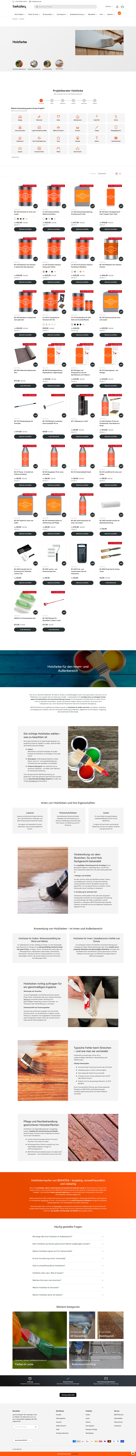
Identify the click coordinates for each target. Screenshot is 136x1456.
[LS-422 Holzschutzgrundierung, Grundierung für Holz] (82, 196)
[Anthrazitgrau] (46, 219)
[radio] (116, 173)
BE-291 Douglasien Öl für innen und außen (53, 473)
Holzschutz (44, 1200)
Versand (58, 1422)
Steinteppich (61, 14)
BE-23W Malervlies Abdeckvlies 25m (25, 371)
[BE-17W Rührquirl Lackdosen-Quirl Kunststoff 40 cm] (54, 405)
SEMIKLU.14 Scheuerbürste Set (24, 618)
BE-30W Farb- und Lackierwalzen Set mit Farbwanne (78, 571)
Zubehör (110, 14)
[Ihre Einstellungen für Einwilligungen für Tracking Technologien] (133, 1453)
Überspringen (15, 157)
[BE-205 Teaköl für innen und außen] (25, 504)
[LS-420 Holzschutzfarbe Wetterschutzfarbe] (54, 196)
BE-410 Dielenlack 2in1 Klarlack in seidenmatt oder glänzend (25, 266)
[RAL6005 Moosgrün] (75, 324)
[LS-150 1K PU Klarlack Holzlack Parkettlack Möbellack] (82, 248)
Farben (88, 1415)
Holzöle (74, 1198)
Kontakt (58, 1415)
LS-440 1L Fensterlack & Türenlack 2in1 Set (51, 319)
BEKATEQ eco (119, 1415)
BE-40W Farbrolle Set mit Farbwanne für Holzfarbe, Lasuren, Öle (23, 571)
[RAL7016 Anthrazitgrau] (80, 324)
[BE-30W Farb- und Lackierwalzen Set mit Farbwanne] (82, 553)
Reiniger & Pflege (91, 1429)
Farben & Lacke (33, 14)
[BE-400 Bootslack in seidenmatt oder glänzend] (25, 301)
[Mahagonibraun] (52, 219)
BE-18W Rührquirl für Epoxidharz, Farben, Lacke (52, 619)
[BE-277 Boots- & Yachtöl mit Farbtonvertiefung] (25, 456)
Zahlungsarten (61, 1418)
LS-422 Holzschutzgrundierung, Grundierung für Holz (82, 213)
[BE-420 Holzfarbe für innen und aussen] (25, 196)
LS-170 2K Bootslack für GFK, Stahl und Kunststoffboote (81, 319)
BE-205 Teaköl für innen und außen (23, 522)
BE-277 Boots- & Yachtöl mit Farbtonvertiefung (23, 473)
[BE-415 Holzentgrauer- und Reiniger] (111, 354)
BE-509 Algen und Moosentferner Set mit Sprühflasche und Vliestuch (80, 372)
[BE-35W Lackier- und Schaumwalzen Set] (54, 553)
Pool (101, 14)
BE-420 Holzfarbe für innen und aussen (25, 213)
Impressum (117, 1426)
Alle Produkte (19, 14)
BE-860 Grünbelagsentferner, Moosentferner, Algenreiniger (53, 371)
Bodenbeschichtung (76, 14)
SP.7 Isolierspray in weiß (79, 421)
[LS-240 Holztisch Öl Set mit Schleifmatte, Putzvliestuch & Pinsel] (111, 405)
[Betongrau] (23, 219)
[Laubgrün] (18, 219)
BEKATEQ (19, 1449)
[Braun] (21, 219)
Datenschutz (118, 1422)
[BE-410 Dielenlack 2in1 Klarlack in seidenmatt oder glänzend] (25, 248)
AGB (57, 1429)
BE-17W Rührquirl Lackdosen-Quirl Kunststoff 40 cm (53, 422)
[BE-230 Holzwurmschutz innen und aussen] (111, 301)
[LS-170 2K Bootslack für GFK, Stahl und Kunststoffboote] (82, 301)
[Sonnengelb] (80, 272)
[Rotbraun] (52, 272)
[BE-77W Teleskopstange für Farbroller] (25, 405)
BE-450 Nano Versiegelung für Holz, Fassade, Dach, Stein (110, 213)
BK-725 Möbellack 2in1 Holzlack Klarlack (110, 266)
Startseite (15, 18)
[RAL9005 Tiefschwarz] (78, 324)
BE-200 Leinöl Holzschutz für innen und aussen (81, 522)
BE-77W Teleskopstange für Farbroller (23, 422)
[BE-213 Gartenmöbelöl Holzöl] (82, 456)
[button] (122, 7)
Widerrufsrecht (61, 1426)
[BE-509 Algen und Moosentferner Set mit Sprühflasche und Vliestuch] (82, 354)
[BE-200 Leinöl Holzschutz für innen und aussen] (82, 504)
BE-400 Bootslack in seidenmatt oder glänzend (25, 319)
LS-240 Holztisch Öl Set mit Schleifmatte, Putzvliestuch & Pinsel (110, 423)
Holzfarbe (21, 18)
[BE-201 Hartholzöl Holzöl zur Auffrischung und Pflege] (54, 504)
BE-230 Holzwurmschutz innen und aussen (110, 319)
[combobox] (65, 7)
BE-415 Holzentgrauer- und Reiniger (109, 371)
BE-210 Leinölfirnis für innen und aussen (110, 473)
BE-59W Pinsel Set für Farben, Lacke (110, 570)
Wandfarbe (91, 14)
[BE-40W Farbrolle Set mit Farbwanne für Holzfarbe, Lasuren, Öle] (25, 553)
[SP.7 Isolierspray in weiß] (82, 405)
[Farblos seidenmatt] (49, 272)
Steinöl (88, 1422)
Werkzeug (27, 999)
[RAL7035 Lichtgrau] (46, 324)
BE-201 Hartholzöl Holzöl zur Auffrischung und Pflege (52, 522)
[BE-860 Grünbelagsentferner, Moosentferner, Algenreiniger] (54, 354)
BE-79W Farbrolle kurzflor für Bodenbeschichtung (110, 522)
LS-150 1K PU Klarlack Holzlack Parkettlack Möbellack (82, 266)
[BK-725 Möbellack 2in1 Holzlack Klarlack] (111, 248)
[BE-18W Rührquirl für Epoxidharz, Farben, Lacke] (54, 602)
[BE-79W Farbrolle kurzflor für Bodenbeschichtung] (111, 504)
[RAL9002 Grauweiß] (49, 324)
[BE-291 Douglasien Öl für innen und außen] (54, 456)
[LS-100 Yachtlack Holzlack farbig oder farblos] (54, 248)
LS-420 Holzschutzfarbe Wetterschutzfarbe (51, 213)
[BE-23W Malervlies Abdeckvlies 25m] (25, 354)
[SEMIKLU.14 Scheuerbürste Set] (25, 602)
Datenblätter (58, 1206)
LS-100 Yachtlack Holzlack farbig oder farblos (52, 266)
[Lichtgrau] (49, 219)
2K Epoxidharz (47, 14)
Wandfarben (90, 1433)
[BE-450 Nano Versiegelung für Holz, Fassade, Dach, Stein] (111, 196)
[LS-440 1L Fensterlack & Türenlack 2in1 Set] (54, 301)
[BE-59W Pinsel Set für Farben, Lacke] (111, 553)
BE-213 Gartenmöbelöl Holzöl (81, 472)
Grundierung (33, 781)
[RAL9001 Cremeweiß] (52, 324)
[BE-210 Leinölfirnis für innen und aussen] (111, 456)
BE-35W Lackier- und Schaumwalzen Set (50, 570)
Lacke (88, 1418)
